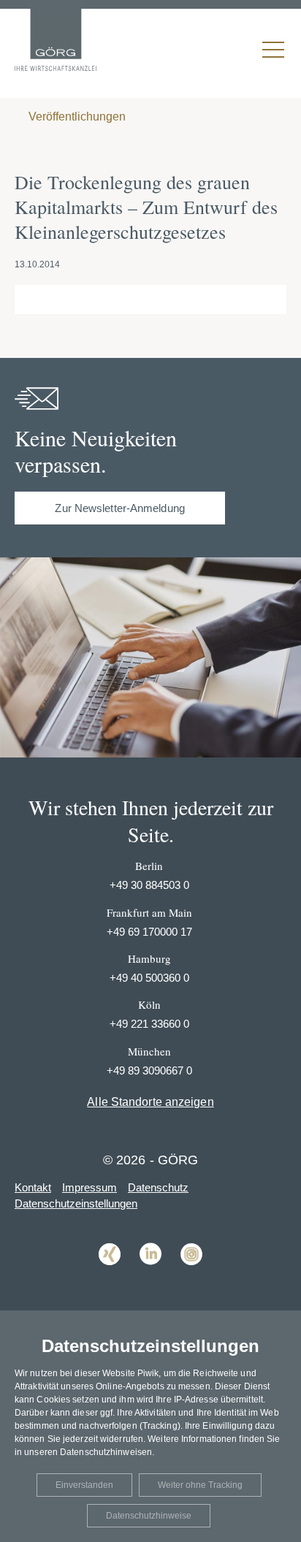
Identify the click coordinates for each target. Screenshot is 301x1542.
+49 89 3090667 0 (149, 1070)
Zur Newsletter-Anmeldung (119, 508)
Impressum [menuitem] (89, 1187)
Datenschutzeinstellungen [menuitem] (76, 1203)
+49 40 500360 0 (149, 978)
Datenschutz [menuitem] (158, 1187)
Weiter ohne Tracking (200, 1485)
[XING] (109, 1276)
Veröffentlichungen (76, 116)
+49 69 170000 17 (149, 931)
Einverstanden (84, 1485)
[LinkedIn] (150, 1276)
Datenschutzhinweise (148, 1516)
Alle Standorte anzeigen (150, 1102)
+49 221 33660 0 (149, 1024)
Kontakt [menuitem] (33, 1187)
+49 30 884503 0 (149, 885)
